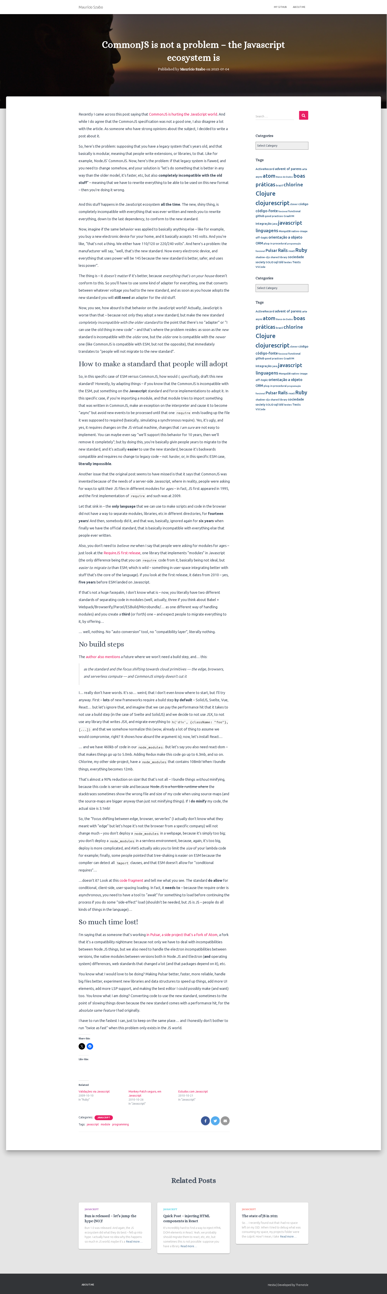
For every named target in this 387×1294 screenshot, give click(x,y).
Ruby (301, 250)
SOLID (270, 262)
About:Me (299, 7)
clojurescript (272, 203)
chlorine (293, 184)
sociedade (296, 257)
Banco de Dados (284, 177)
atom (269, 176)
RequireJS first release (122, 553)
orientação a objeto (285, 237)
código (303, 204)
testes (288, 262)
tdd (281, 262)
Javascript (103, 1118)
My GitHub (280, 7)
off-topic (262, 237)
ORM (259, 243)
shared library (278, 257)
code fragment (131, 880)
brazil (279, 185)
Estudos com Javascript (193, 1091)
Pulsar (271, 250)
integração (264, 223)
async (259, 176)
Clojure (266, 193)
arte (304, 169)
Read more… (134, 1241)
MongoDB (285, 231)
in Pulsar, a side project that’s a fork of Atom (182, 935)
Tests (296, 262)
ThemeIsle (302, 1285)
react (291, 250)
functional (294, 211)
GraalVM (289, 216)
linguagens (267, 230)
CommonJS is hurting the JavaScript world (183, 114)
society (260, 262)
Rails (283, 250)
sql (276, 262)
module (105, 1124)
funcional (283, 211)
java (274, 223)
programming (120, 1124)
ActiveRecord (265, 169)
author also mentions (103, 657)
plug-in (268, 243)
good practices (274, 216)
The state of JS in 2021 (260, 1216)
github (260, 216)
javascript (93, 1124)
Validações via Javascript (94, 1091)
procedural (280, 243)
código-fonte (267, 211)
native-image (299, 231)
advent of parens (288, 169)
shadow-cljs (263, 257)
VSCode (260, 266)
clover (294, 204)
